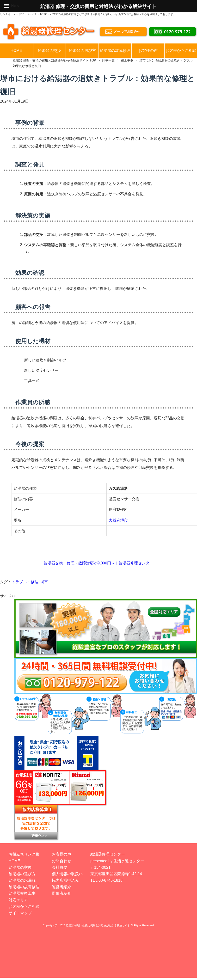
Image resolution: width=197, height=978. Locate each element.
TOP (54, 60)
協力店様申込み (65, 880)
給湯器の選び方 (82, 51)
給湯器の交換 (49, 51)
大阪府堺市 (118, 520)
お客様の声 (148, 51)
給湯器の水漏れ (22, 880)
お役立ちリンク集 (24, 854)
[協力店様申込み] (105, 822)
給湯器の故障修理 (115, 51)
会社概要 (59, 867)
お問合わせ (61, 861)
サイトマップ (20, 913)
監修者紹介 (61, 893)
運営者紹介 (61, 887)
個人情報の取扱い (67, 874)
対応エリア (18, 900)
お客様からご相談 (181, 51)
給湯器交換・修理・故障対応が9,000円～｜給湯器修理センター (98, 563)
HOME (16, 51)
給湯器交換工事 (22, 893)
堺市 (44, 582)
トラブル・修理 (25, 582)
